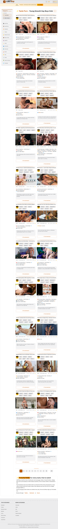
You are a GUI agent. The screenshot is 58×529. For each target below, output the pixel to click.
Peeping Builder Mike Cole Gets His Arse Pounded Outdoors (25, 91)
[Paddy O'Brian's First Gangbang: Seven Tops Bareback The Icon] (47, 403)
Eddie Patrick (26, 375)
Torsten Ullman (42, 299)
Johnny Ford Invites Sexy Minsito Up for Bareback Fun (47, 15)
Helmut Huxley (39, 301)
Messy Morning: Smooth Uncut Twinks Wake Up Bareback (47, 91)
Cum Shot (47, 434)
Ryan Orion (51, 413)
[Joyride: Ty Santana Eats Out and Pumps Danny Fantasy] (25, 329)
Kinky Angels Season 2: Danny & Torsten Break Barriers (47, 277)
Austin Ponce (50, 189)
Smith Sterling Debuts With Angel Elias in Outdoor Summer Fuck (25, 277)
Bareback (24, 17)
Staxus (20, 113)
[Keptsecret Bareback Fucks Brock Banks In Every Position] (47, 253)
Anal (30, 245)
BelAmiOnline (48, 303)
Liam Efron (39, 302)
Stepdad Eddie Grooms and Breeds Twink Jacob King (25, 354)
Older (47, 17)
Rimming (20, 245)
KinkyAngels (43, 303)
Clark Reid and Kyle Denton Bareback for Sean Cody (47, 429)
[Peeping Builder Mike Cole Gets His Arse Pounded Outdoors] (25, 103)
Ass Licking (42, 434)
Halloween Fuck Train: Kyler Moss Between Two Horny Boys (47, 204)
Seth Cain (28, 74)
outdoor (30, 93)
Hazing (30, 434)
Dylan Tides (52, 149)
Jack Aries (24, 74)
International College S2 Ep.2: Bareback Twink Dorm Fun (47, 317)
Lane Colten (50, 151)
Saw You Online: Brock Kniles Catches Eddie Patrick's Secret (25, 15)
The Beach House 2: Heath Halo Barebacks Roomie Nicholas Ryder (25, 167)
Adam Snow (42, 149)
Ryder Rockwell (25, 73)
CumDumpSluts (49, 153)
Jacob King (21, 375)
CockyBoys (21, 300)
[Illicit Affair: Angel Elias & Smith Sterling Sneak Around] (25, 139)
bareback (26, 54)
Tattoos (20, 395)
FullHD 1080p (22, 39)
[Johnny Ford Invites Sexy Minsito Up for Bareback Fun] (47, 27)
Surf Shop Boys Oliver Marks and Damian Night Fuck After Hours (25, 204)
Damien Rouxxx (22, 262)
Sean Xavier (41, 152)
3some (42, 208)
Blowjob (42, 93)
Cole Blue (47, 149)
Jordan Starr (44, 151)
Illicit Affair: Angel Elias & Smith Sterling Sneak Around (25, 127)
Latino (17, 507)
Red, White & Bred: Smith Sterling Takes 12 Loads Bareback (47, 127)
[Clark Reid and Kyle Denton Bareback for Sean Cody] (47, 442)
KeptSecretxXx (22, 263)
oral (20, 56)
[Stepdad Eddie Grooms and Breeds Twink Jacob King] (25, 366)
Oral (20, 17)
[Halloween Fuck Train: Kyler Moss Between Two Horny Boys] (47, 216)
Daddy (51, 17)
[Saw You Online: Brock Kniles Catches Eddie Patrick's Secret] (25, 27)
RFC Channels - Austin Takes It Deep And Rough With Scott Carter (47, 167)
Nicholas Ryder (26, 189)
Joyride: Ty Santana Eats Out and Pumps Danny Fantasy (25, 317)
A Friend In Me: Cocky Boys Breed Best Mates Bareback (25, 52)
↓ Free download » (25, 48)
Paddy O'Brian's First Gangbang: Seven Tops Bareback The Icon (47, 391)
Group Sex (3, 517)
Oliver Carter (53, 74)
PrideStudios (26, 38)
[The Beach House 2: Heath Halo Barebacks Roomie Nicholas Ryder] (25, 179)
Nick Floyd (43, 74)
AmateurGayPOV (22, 413)
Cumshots (42, 95)
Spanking (46, 432)
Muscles (28, 130)
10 (46, 470)
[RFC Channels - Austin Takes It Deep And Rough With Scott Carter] (47, 179)
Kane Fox (20, 73)
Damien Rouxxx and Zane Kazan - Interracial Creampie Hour (25, 241)
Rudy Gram (21, 412)
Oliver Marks (39, 75)
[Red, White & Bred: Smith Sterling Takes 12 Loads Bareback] (47, 139)
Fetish (17, 511)
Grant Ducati (43, 150)
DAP (50, 395)
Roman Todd (44, 375)
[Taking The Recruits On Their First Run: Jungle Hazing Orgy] (25, 442)
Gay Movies (3, 519)
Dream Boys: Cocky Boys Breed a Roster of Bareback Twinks (47, 52)
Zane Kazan (28, 262)
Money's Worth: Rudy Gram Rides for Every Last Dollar (25, 391)
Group (52, 130)
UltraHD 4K (22, 191)
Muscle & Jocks (4, 509)
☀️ (49, 1)
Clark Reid (43, 451)
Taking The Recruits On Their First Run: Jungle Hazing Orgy (25, 429)
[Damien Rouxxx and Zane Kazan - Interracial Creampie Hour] (25, 253)
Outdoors (26, 282)
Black (46, 132)
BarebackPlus (43, 153)
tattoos (25, 95)
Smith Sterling (26, 149)
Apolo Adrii (49, 412)
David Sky (21, 112)
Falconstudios (22, 340)
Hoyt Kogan (52, 300)
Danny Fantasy (26, 339)
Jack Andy (53, 150)
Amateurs (26, 432)
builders (20, 93)
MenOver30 (21, 38)
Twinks (51, 93)
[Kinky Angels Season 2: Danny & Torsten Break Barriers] (47, 289)
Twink (25, 206)
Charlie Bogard (41, 300)
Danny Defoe (48, 299)
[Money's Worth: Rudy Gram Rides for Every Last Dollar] (25, 403)
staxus (29, 95)
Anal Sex (46, 280)
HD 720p (42, 39)
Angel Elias (47, 73)
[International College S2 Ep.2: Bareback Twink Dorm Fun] (47, 329)
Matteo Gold (19, 75)
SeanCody (42, 452)
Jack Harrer (52, 301)
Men (21, 150)
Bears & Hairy (3, 515)
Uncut (47, 95)
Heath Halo (21, 189)
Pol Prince (46, 413)
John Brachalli (41, 413)
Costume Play (52, 206)
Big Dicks (20, 393)
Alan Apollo (42, 73)
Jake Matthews (18, 74)
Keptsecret (42, 262)
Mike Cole (26, 112)
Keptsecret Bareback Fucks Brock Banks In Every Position (47, 241)
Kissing (47, 282)
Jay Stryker (39, 151)
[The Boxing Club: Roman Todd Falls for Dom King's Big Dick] (47, 366)
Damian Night (52, 73)
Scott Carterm (44, 189)
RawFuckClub (43, 190)
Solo (16, 509)
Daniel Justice (32, 73)
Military (31, 432)
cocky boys (21, 54)
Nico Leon (48, 74)
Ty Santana (20, 339)
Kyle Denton (48, 451)
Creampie (26, 243)
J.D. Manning (48, 150)
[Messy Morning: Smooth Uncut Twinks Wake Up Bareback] (47, 103)
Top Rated (6, 15)
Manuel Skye (26, 412)
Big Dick (29, 17)
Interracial (42, 130)
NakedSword (43, 415)
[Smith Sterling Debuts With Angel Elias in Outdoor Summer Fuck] (25, 289)
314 (51, 470)
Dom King (48, 375)
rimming (24, 56)
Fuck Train (46, 208)
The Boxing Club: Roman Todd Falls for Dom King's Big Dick (47, 354)
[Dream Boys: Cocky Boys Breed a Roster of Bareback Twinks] (47, 64)
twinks (28, 56)
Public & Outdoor (18, 513)
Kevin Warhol (47, 300)
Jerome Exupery (46, 301)
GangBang (47, 393)
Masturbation (52, 280)
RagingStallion (21, 190)
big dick (31, 54)
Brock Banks (47, 262)
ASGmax (42, 38)
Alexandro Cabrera (43, 412)
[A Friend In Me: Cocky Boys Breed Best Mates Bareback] (25, 64)
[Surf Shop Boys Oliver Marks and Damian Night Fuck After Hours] (25, 216)
